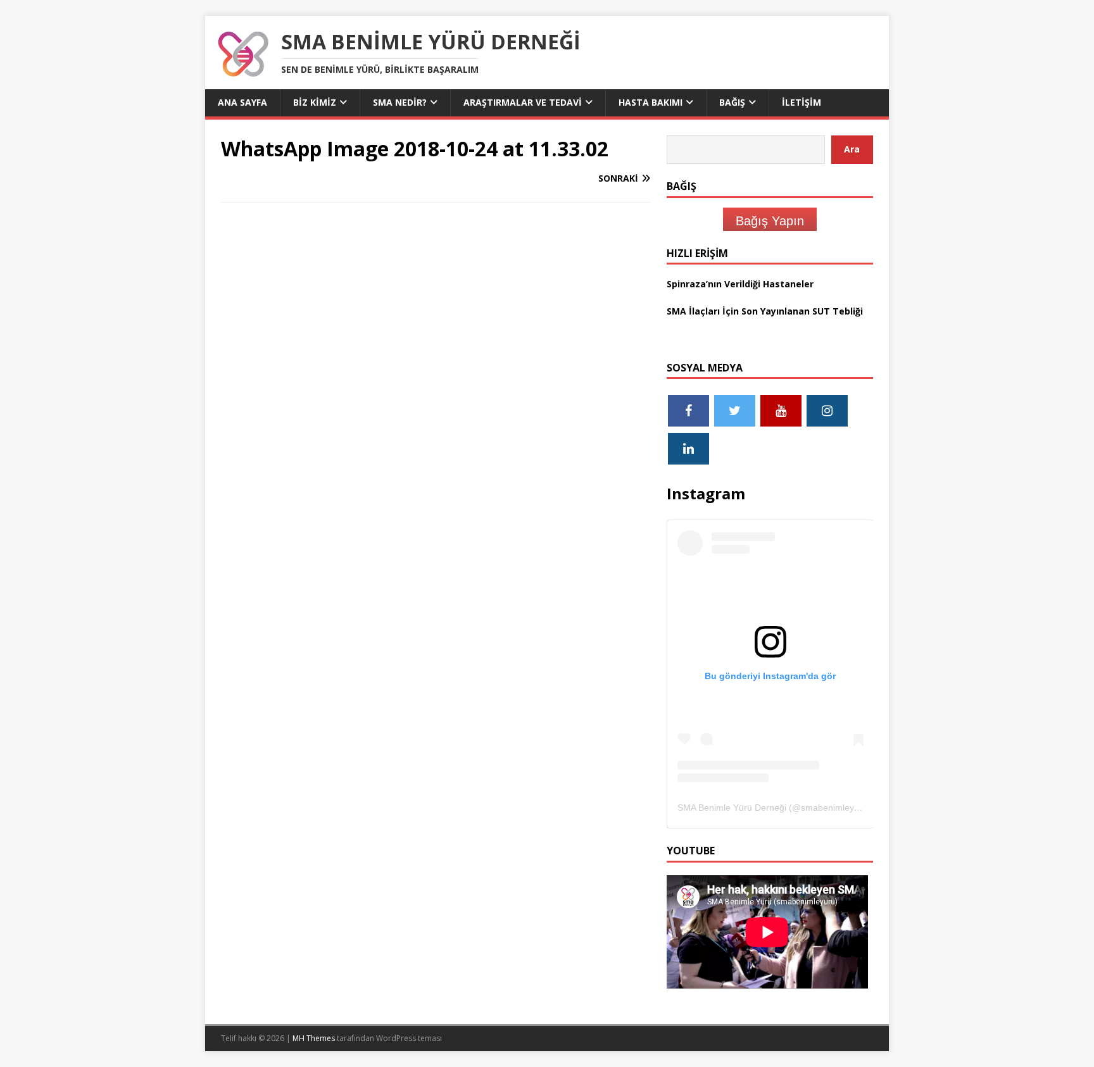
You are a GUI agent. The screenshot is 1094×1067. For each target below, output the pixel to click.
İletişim (801, 102)
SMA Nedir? (400, 102)
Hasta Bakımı (650, 102)
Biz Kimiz (314, 102)
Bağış (732, 102)
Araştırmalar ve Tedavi (522, 102)
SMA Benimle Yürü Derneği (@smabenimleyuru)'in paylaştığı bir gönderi (821, 807)
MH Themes (313, 1038)
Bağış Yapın (770, 221)
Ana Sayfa (242, 102)
